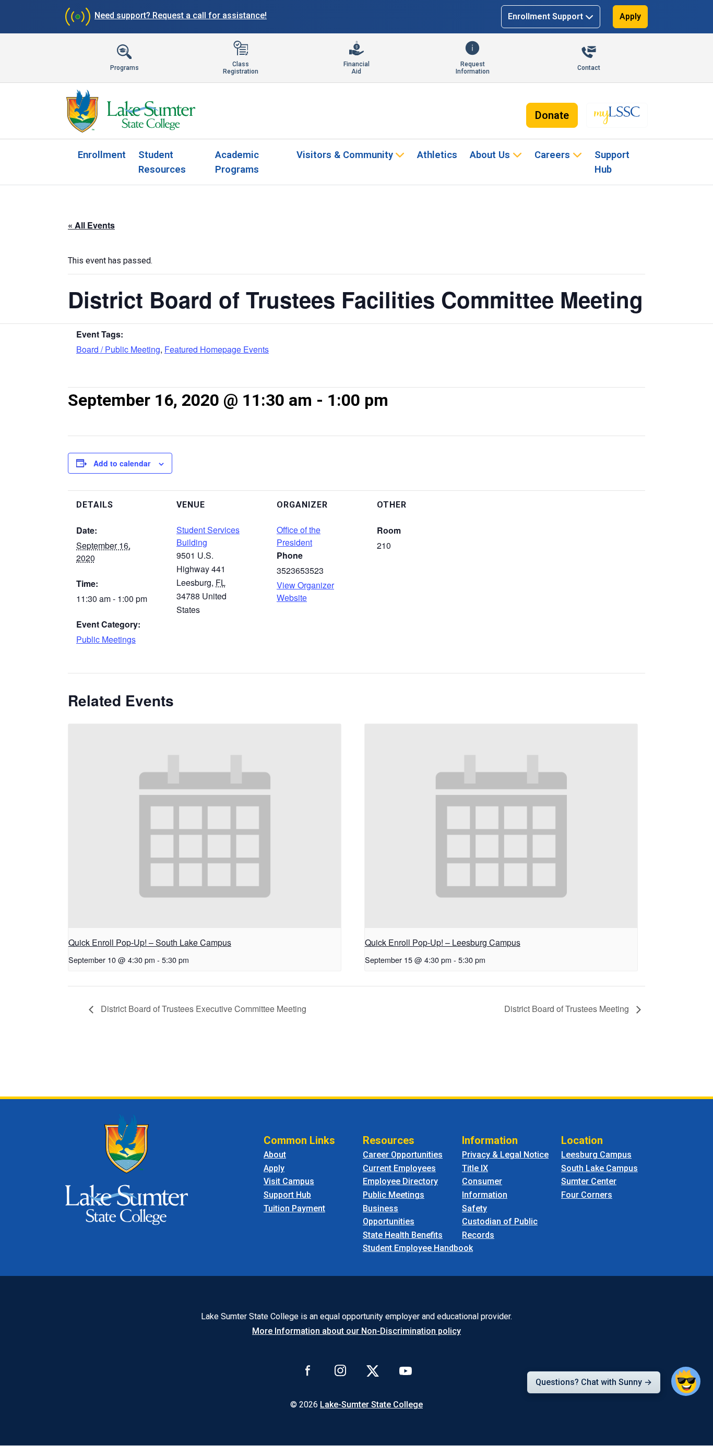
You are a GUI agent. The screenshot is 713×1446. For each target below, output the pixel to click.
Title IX (475, 1168)
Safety (474, 1208)
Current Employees (399, 1168)
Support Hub (612, 162)
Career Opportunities (403, 1155)
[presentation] (204, 826)
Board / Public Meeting (118, 349)
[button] (685, 1381)
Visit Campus (289, 1181)
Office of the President (298, 536)
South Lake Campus (599, 1168)
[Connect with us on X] (372, 1370)
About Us (490, 154)
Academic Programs (237, 162)
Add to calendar (121, 463)
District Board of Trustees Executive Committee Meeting (202, 1009)
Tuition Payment (294, 1208)
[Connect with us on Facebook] (308, 1370)
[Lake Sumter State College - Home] (126, 1169)
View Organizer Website (305, 591)
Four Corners (586, 1195)
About (275, 1155)
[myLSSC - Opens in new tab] (617, 115)
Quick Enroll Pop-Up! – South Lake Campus (149, 942)
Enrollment (102, 154)
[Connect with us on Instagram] (340, 1370)
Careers (552, 154)
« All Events (91, 225)
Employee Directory (400, 1181)
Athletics (437, 154)
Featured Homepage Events (216, 349)
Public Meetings (106, 639)
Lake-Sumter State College (371, 1404)
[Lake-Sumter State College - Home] (130, 111)
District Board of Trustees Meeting (567, 1009)
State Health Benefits (403, 1235)
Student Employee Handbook (418, 1248)
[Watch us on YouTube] (405, 1370)
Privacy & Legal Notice (505, 1155)
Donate (552, 115)
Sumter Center (588, 1181)
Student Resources (162, 162)
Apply (630, 16)
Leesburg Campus (596, 1155)
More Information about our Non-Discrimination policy (356, 1331)
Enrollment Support (545, 16)
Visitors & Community (344, 154)
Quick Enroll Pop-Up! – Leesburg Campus (442, 942)
